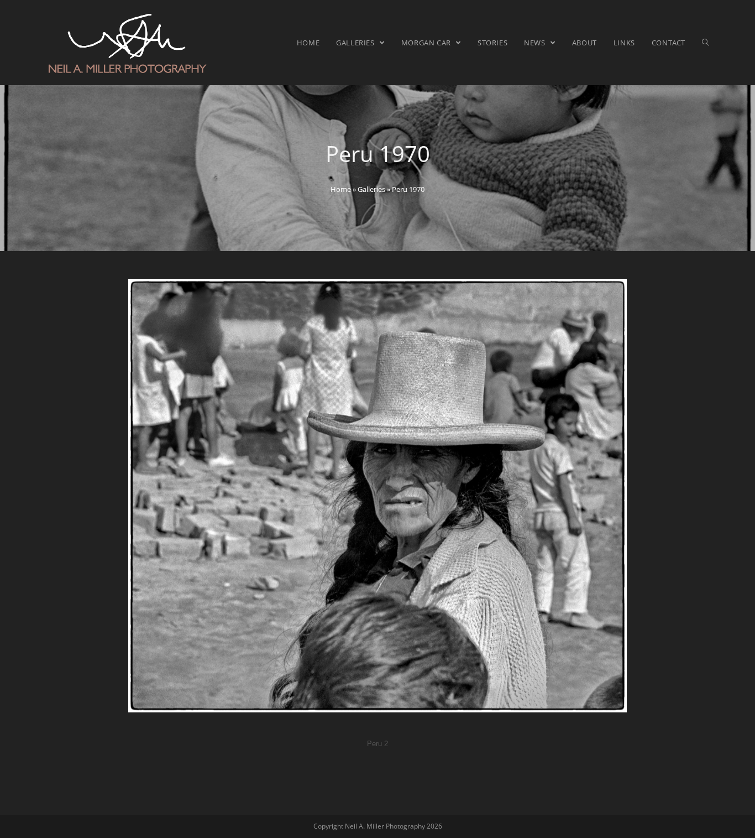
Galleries (371, 189)
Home (341, 189)
